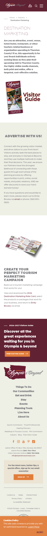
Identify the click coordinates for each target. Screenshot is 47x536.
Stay (23, 399)
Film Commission (35, 431)
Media (20, 495)
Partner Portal (31, 495)
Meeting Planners (23, 428)
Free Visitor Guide (30, 435)
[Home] (23, 372)
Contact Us (11, 495)
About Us (23, 416)
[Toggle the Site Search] (36, 5)
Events (23, 403)
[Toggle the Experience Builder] (30, 5)
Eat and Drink (23, 395)
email (17, 199)
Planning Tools (23, 407)
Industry (13, 435)
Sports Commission (15, 425)
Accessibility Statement (21, 502)
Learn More (33, 526)
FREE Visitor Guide (15, 354)
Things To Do (23, 386)
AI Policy (29, 498)
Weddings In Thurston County (16, 431)
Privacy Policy (17, 498)
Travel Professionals (32, 425)
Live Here (23, 412)
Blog (20, 435)
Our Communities (23, 391)
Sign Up (21, 477)
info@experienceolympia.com (23, 455)
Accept (40, 532)
